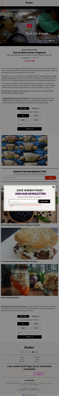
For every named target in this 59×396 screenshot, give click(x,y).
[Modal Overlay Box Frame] (29, 198)
